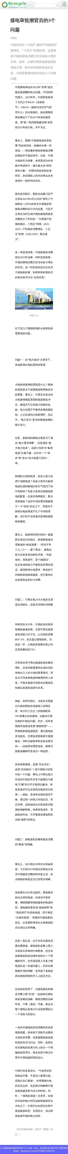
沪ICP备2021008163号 (46, 1151)
